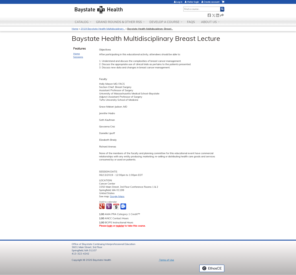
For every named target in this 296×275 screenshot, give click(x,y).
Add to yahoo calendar (109, 206)
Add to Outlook (123, 206)
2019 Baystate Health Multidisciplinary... (103, 28)
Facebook (209, 15)
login (109, 225)
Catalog (81, 22)
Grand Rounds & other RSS (119, 22)
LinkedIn (217, 15)
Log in (179, 2)
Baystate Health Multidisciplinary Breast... (150, 28)
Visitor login (193, 2)
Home (75, 28)
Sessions (78, 56)
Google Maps (117, 196)
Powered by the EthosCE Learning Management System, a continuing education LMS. (211, 268)
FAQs (191, 22)
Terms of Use (166, 259)
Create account (211, 2)
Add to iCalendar (116, 206)
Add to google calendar (102, 206)
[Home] (113, 10)
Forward (221, 15)
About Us (209, 22)
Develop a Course (164, 22)
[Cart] (223, 3)
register (120, 225)
